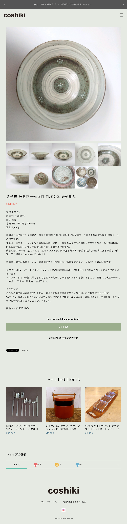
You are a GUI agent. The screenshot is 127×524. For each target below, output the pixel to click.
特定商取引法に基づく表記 (74, 502)
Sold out (63, 327)
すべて (16, 464)
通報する (25, 350)
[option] (63, 84)
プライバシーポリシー (50, 502)
